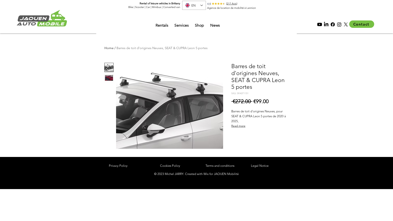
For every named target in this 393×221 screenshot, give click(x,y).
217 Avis (232, 3)
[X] (346, 24)
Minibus (156, 7)
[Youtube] (319, 24)
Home (109, 48)
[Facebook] (332, 24)
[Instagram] (339, 24)
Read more (238, 126)
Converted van (171, 7)
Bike (131, 7)
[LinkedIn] (326, 24)
